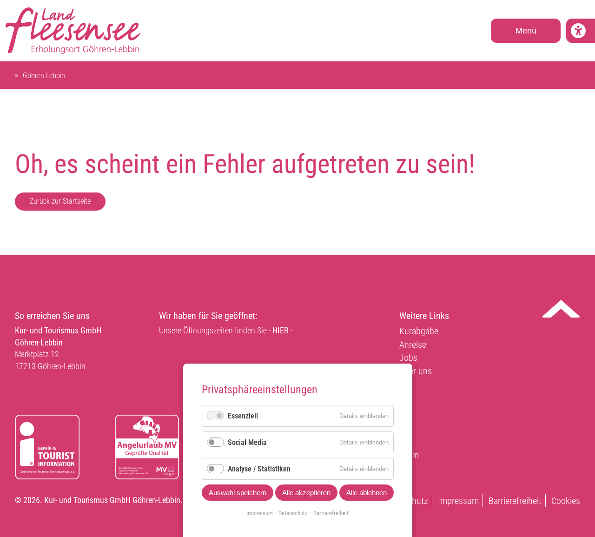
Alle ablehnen (366, 493)
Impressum (458, 500)
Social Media (247, 442)
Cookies (565, 500)
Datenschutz (293, 513)
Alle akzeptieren (306, 493)
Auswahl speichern (237, 493)
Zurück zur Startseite (60, 201)
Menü (526, 30)
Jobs (408, 357)
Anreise (412, 344)
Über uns (415, 371)
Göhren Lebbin (44, 75)
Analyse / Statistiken (259, 468)
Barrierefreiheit (515, 500)
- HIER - (280, 330)
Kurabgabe (418, 331)
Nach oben (561, 309)
